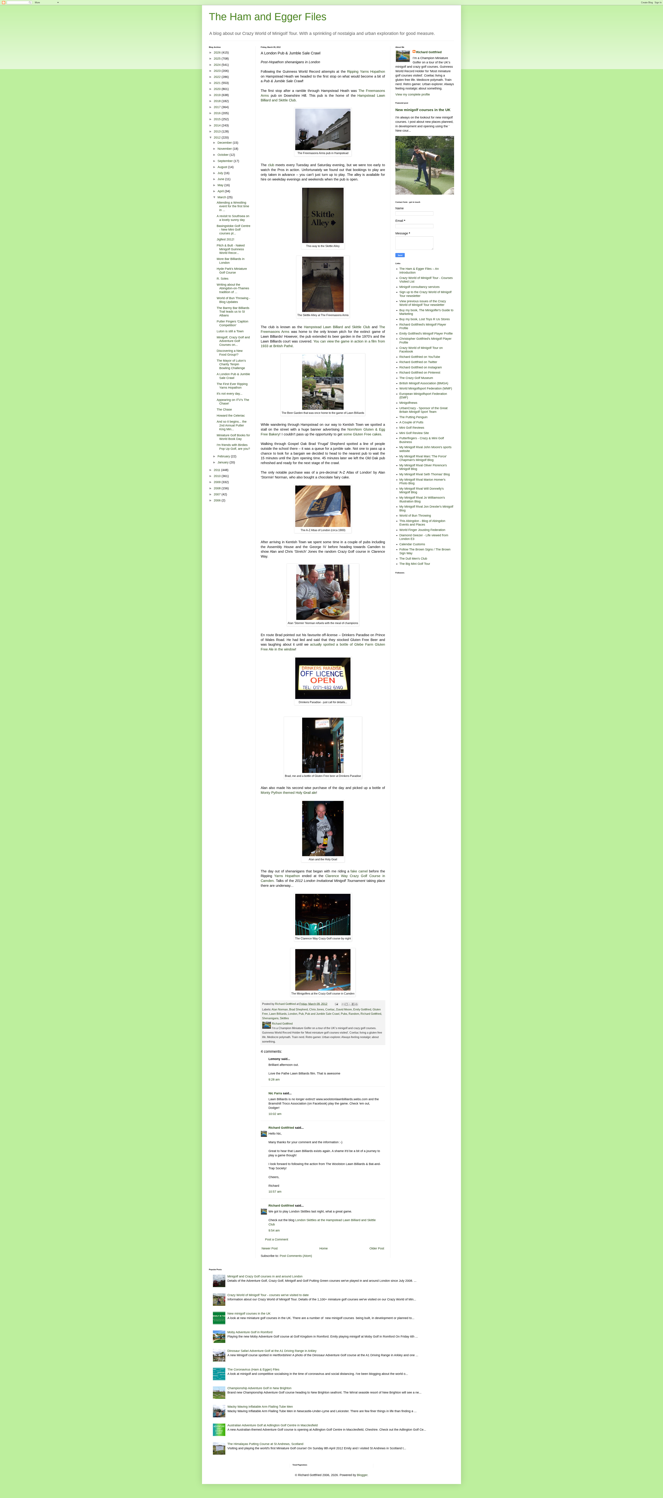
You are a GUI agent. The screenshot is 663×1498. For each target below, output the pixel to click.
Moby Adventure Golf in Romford (249, 1332)
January (223, 462)
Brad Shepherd (298, 1009)
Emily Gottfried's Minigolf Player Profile (426, 333)
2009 (218, 482)
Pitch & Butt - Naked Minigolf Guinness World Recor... (231, 249)
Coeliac (330, 1009)
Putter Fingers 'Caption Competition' (232, 323)
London (292, 1013)
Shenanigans (270, 1018)
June (221, 179)
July (221, 173)
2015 (218, 119)
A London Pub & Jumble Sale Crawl (233, 376)
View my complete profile (412, 94)
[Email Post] (336, 1003)
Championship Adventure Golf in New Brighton (259, 1388)
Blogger (362, 1475)
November (225, 148)
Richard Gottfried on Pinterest (419, 372)
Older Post (376, 1248)
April (221, 191)
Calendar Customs (412, 544)
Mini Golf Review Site (414, 433)
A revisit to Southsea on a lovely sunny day (233, 218)
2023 (218, 71)
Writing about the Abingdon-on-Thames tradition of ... (233, 288)
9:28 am (274, 1079)
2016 (218, 113)
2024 (218, 64)
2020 (218, 89)
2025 (218, 58)
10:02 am (274, 1114)
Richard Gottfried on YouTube (419, 357)
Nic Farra (275, 1093)
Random (354, 1013)
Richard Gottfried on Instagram (420, 367)
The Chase (224, 409)
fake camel (359, 871)
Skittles (284, 1018)
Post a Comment (276, 1239)
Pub (301, 1013)
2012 (218, 137)
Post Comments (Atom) (296, 1256)
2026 (218, 52)
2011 (217, 470)
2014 (218, 125)
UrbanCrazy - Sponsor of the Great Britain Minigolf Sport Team (423, 410)
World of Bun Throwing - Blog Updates (233, 300)
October (223, 154)
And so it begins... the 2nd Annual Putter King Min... (232, 425)
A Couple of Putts (411, 422)
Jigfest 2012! (225, 239)
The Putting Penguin (413, 417)
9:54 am (274, 1230)
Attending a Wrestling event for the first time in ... (233, 206)
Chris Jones (316, 1009)
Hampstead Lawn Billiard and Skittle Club (337, 327)
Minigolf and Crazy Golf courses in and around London (264, 1276)
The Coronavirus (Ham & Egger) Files (253, 1369)
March (222, 197)
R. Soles (222, 278)
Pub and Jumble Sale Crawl (322, 1013)
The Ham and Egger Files (267, 16)
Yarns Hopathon (287, 876)
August (223, 167)
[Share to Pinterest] (356, 1004)
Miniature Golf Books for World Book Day (233, 437)
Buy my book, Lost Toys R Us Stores (424, 319)
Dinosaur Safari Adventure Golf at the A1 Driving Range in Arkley (271, 1351)
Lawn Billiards (278, 1013)
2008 (218, 488)
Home (323, 1248)
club (271, 165)
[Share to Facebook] (353, 1004)
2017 (218, 107)
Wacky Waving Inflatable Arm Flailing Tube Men (260, 1406)
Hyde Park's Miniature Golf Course (232, 270)
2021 (218, 83)
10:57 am (274, 1191)
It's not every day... (229, 393)
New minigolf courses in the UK (422, 110)
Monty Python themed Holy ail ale (288, 793)
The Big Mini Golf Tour (414, 563)
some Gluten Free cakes (362, 434)
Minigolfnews (408, 403)
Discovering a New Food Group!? (230, 352)
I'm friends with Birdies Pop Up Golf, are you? (233, 446)
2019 (218, 95)
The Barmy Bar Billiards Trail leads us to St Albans (233, 311)
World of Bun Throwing (415, 515)
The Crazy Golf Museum (416, 378)
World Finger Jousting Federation (422, 530)
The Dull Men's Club (413, 558)
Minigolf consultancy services (419, 287)
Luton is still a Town (230, 331)
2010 (218, 476)
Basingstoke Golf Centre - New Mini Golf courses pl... (233, 229)
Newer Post (270, 1248)
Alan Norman (280, 1009)
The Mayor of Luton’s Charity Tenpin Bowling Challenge (231, 364)
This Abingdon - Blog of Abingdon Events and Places (422, 522)
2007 (218, 494)
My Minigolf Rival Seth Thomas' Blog (424, 474)
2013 (218, 131)
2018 (218, 101)
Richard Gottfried (371, 1013)
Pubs (344, 1013)
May (221, 185)
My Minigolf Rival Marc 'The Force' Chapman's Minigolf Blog (423, 458)
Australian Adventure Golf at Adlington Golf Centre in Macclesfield (272, 1425)
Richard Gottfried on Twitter (418, 362)
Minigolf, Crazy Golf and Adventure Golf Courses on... (233, 341)
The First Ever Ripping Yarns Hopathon (232, 385)
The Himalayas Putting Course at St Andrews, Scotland (265, 1444)
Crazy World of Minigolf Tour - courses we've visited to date (268, 1295)
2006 (218, 500)
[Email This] (343, 1004)
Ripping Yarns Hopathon (366, 71)
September (226, 161)
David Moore (344, 1009)
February (224, 456)
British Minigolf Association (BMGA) (423, 383)
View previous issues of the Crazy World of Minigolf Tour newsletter (422, 303)
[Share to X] (350, 1004)
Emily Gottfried (362, 1009)
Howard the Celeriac (231, 415)
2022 (218, 77)
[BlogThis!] (346, 1004)
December (225, 142)
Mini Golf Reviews (411, 427)
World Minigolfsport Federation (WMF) (425, 388)
